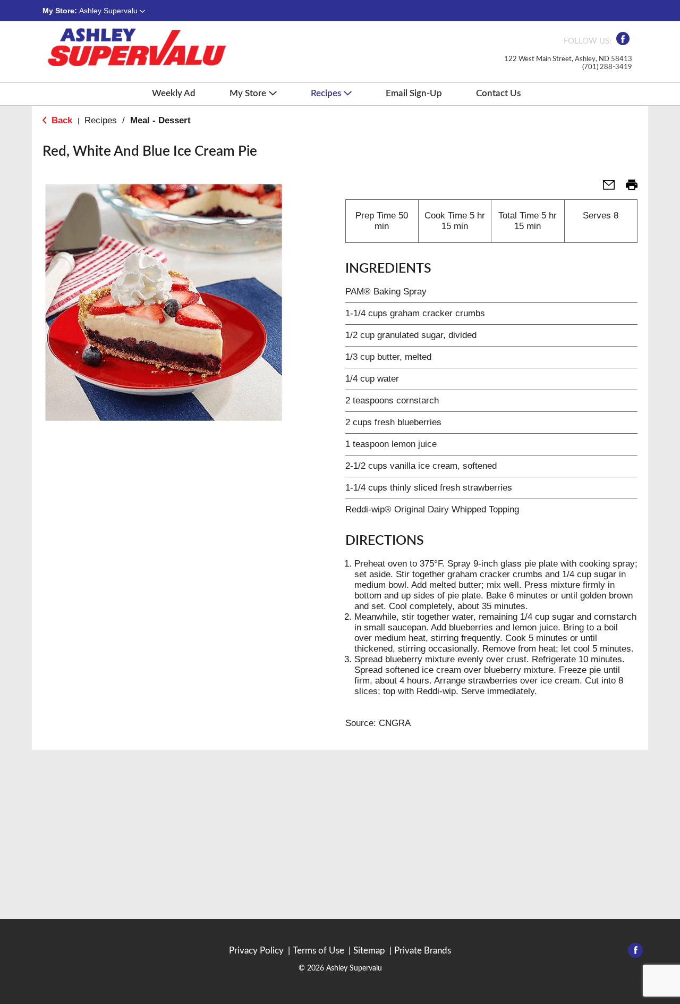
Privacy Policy (256, 950)
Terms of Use (318, 950)
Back (60, 120)
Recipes (100, 120)
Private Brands (422, 950)
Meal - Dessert (160, 120)
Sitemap (369, 950)
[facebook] (623, 41)
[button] (112, 10)
